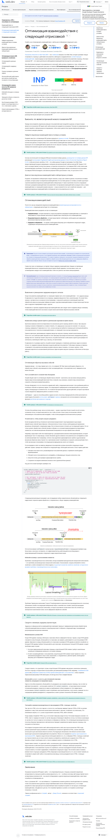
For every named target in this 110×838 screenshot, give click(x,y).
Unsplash (44, 793)
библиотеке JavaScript (67, 260)
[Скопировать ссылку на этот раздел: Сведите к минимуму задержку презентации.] (58, 623)
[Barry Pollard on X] (70, 48)
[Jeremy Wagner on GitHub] (32, 48)
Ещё (70, 1)
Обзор (32, 1)
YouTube (98, 820)
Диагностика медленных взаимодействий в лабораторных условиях (63, 194)
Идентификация (61, 9)
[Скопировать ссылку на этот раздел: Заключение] (36, 767)
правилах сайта (52, 804)
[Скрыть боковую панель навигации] (18, 835)
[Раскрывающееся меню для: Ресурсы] (27, 2)
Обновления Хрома (87, 822)
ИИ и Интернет (5, 9)
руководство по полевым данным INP (77, 158)
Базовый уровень (42, 1)
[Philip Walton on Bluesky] (58, 48)
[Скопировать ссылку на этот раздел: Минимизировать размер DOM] (44, 635)
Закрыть (89, 23)
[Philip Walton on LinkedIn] (53, 48)
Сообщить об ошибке (74, 818)
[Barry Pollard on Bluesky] (76, 48)
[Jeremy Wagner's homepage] (36, 48)
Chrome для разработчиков (86, 819)
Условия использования (27, 834)
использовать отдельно (50, 397)
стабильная (55, 55)
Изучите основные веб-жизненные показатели (41, 9)
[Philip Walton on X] (49, 48)
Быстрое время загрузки (19, 9)
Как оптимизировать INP (75, 9)
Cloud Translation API (60, 21)
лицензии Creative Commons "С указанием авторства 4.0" (68, 802)
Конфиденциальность (40, 834)
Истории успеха (87, 824)
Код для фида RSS (100, 828)
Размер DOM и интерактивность (48, 663)
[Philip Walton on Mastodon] (56, 48)
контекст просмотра (73, 276)
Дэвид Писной (57, 793)
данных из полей (63, 138)
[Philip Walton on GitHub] (51, 48)
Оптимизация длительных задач (55, 404)
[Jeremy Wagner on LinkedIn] (34, 48)
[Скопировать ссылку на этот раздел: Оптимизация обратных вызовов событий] (55, 363)
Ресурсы (23, 1)
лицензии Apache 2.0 (28, 804)
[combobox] (83, 1)
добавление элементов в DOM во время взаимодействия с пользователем (53, 672)
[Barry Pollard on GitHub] (72, 48)
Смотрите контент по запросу (51, 15)
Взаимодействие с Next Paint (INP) (49, 107)
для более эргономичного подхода (40, 399)
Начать (102, 23)
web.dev (27, 26)
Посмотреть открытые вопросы (74, 821)
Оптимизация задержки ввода (48, 315)
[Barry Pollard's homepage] (79, 48)
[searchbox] (10, 14)
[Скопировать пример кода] (91, 468)
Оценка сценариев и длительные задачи (51, 357)
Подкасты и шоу (87, 826)
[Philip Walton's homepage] (60, 48)
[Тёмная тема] (89, 468)
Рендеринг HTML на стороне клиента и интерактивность (61, 761)
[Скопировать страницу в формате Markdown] (67, 35)
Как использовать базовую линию (57, 1)
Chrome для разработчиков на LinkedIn (100, 824)
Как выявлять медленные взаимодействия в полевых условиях (62, 152)
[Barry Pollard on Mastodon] (74, 48)
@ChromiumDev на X (101, 818)
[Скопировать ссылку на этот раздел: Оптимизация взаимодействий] (52, 200)
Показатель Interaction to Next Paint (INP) (36, 55)
